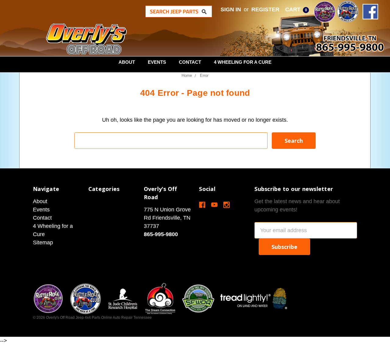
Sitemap (43, 242)
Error (204, 75)
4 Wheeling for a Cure (242, 62)
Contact (190, 62)
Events (157, 62)
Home (187, 75)
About (127, 62)
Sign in (231, 9)
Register (265, 9)
